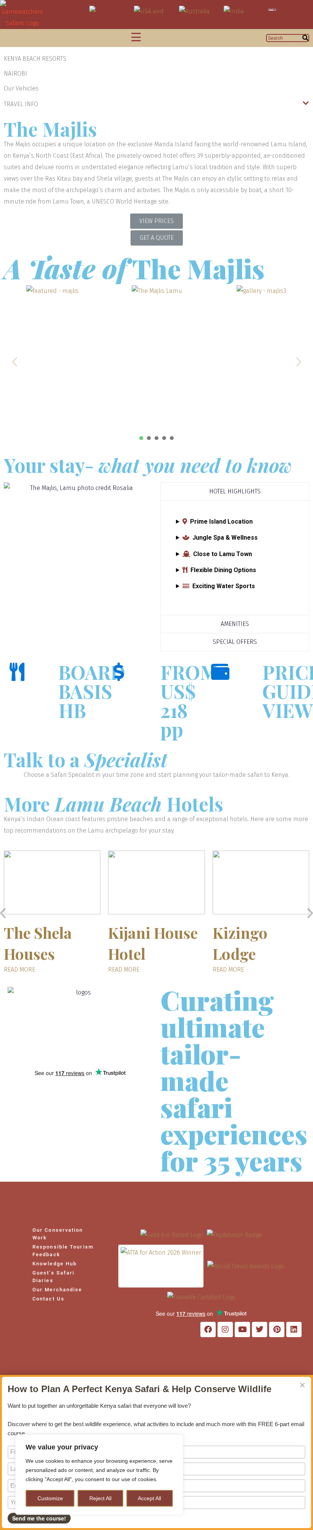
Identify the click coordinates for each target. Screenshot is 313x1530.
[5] (172, 438)
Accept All (149, 1498)
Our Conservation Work (57, 1233)
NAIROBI (15, 73)
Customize (50, 1498)
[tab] (234, 491)
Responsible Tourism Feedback (63, 1250)
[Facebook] (208, 1329)
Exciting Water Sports (223, 586)
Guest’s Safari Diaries (53, 1276)
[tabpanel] (52, 357)
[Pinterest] (276, 1329)
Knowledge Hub (54, 1263)
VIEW (287, 710)
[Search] (305, 38)
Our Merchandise (57, 1289)
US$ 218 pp (178, 710)
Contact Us (48, 1299)
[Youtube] (242, 1329)
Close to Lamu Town (222, 554)
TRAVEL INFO (21, 104)
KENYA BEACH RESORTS (35, 58)
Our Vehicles (21, 88)
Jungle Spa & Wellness (225, 537)
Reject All (100, 1498)
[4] (164, 438)
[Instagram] (225, 1329)
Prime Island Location (221, 521)
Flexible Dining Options (223, 570)
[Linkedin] (294, 1329)
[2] (149, 438)
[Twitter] (259, 1329)
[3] (156, 438)
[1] (141, 438)
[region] (99, 1475)
